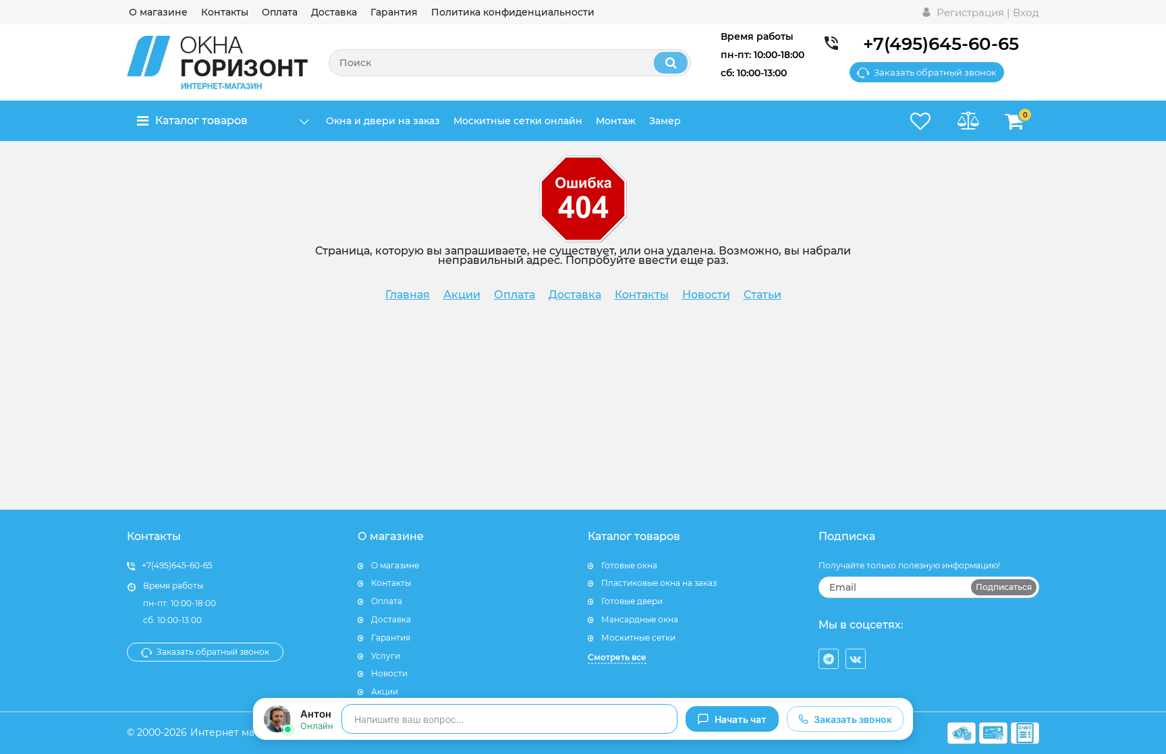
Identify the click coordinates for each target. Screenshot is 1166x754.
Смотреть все (617, 657)
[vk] (855, 659)
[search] (671, 63)
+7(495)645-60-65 (941, 44)
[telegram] (828, 659)
